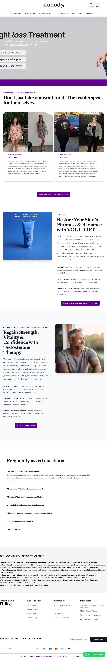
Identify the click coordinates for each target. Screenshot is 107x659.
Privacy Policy (32, 613)
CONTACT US (91, 13)
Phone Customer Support (92, 615)
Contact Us (31, 622)
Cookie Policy (32, 618)
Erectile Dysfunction (61, 618)
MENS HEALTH (45, 13)
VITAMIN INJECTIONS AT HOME (69, 13)
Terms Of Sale (32, 605)
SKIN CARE (30, 13)
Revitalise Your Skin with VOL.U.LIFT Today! (80, 303)
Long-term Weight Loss (62, 605)
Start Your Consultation (26, 425)
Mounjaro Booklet (33, 609)
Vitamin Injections (60, 609)
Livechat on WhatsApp (90, 611)
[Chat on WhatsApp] (94, 654)
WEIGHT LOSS (16, 13)
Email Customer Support (91, 619)
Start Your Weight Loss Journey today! (53, 194)
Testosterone (58, 613)
